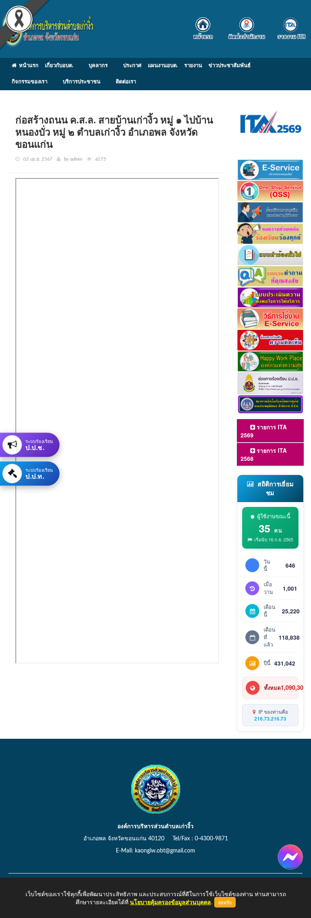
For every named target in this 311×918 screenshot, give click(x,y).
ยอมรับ (225, 902)
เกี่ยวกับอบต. (59, 65)
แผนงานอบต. (163, 65)
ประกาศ (132, 65)
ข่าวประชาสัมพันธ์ (230, 65)
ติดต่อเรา (126, 82)
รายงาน (193, 65)
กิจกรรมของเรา (29, 82)
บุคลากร (98, 65)
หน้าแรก (27, 65)
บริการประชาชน (81, 82)
